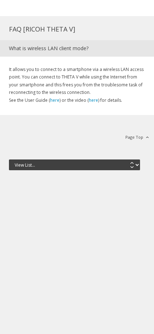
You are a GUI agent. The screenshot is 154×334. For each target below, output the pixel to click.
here (54, 100)
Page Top (134, 137)
